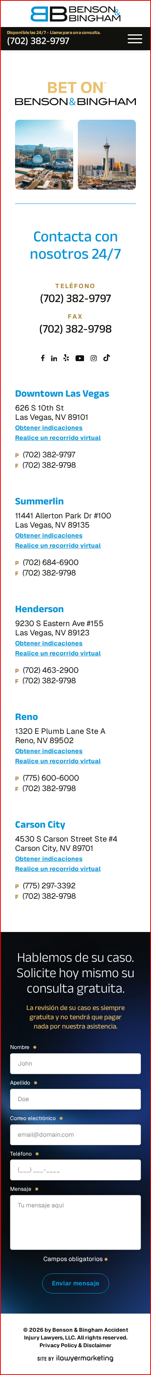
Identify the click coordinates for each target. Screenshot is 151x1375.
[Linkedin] (54, 358)
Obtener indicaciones (48, 428)
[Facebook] (43, 358)
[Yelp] (66, 358)
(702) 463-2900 (51, 670)
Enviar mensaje (76, 1283)
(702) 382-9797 (38, 42)
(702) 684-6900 (51, 562)
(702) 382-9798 (75, 331)
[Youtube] (80, 358)
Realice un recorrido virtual (58, 438)
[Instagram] (94, 358)
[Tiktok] (106, 358)
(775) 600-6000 (51, 778)
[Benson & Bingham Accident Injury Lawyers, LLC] (75, 14)
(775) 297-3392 (49, 886)
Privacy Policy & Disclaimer (75, 1345)
